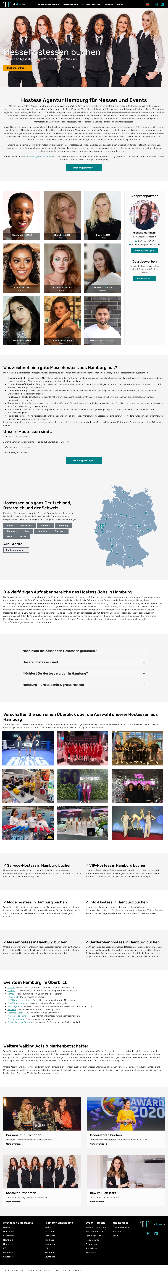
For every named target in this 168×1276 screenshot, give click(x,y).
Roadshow (91, 1248)
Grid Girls (91, 1252)
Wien (9, 536)
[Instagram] (157, 5)
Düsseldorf (26, 525)
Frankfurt (45, 525)
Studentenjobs (91, 4)
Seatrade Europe (15, 1012)
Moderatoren (93, 1240)
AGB (7, 1270)
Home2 (10, 994)
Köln (27, 531)
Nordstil (11, 987)
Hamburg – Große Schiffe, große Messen (53, 685)
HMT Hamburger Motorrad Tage (22, 1000)
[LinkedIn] (162, 5)
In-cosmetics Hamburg (18, 1016)
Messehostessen (47, 4)
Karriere (67, 1270)
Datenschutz (34, 1270)
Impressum (18, 1270)
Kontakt (48, 1270)
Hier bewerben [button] (143, 278)
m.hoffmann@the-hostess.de (146, 244)
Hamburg (63, 525)
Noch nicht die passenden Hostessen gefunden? (60, 651)
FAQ (58, 1270)
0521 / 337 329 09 (146, 241)
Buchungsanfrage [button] (83, 167)
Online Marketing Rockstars (20, 1022)
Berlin (10, 525)
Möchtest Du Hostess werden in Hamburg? (55, 673)
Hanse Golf (12, 997)
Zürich (23, 536)
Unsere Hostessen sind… (41, 662)
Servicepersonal (94, 1235)
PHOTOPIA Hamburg (17, 1003)
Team (116, 1235)
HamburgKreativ (15, 1006)
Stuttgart (60, 531)
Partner (117, 1231)
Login (120, 4)
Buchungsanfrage (16, 68)
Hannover (12, 531)
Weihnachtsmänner (96, 1227)
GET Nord (11, 1009)
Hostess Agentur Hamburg (39, 156)
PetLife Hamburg (15, 1019)
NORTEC (11, 990)
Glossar (79, 1270)
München (42, 531)
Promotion (69, 4)
